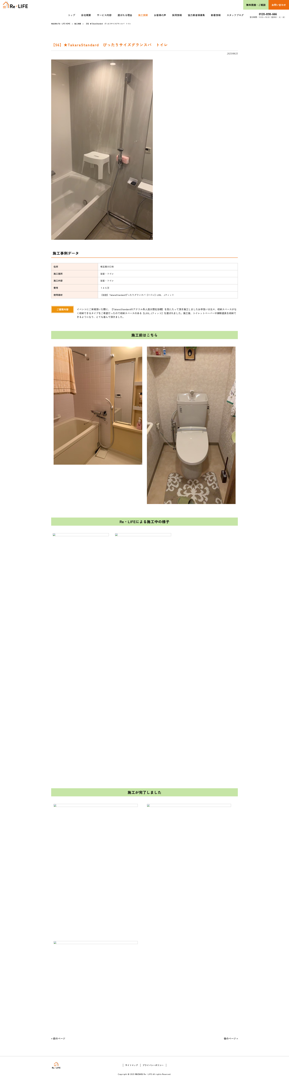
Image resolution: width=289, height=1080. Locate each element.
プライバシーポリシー (153, 1065)
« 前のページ (58, 1038)
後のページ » (231, 1038)
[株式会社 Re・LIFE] (15, 5)
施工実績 (77, 23)
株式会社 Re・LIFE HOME (60, 23)
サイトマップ (131, 1065)
